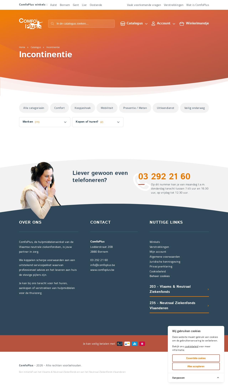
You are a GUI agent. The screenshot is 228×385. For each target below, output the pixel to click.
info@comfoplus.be (102, 265)
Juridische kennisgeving (165, 261)
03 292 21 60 (164, 177)
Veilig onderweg (194, 108)
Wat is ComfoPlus (197, 5)
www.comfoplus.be (102, 270)
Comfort (59, 108)
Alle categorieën (33, 108)
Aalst (53, 5)
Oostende (96, 5)
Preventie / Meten (135, 108)
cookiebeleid (191, 346)
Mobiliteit (107, 108)
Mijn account (158, 252)
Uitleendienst (165, 108)
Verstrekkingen (173, 5)
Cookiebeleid (158, 271)
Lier (84, 5)
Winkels (155, 242)
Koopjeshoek (83, 108)
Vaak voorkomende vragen (144, 5)
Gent (76, 5)
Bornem (65, 5)
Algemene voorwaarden (165, 257)
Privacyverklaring (161, 266)
